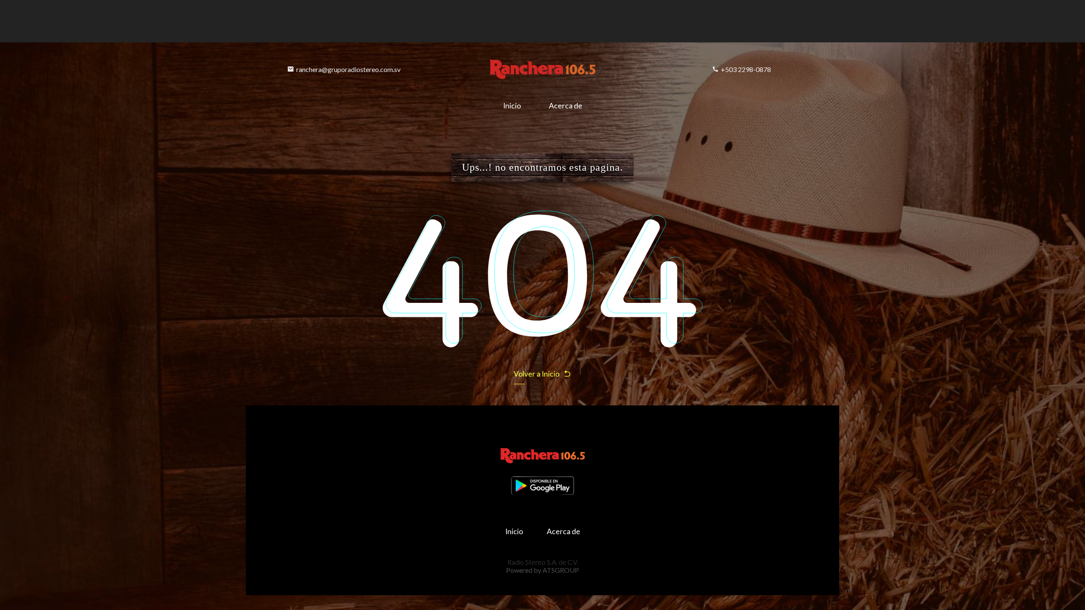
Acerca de (565, 105)
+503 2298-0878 (746, 69)
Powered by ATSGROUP (542, 570)
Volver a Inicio (536, 373)
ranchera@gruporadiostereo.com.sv (348, 69)
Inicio (512, 105)
